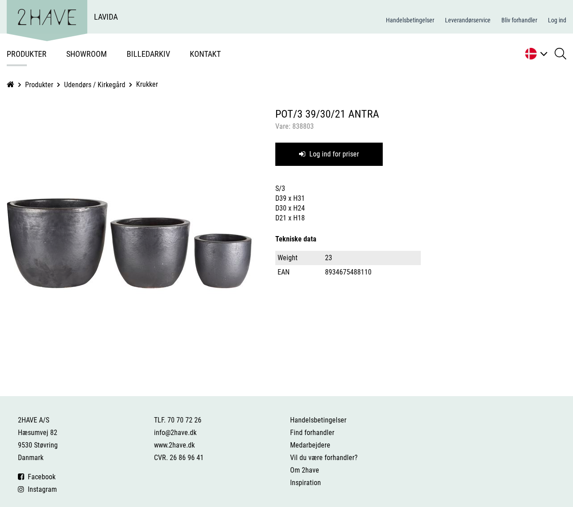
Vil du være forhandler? (324, 457)
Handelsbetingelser (410, 20)
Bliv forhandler (519, 20)
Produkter (27, 54)
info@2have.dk (175, 432)
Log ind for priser (333, 154)
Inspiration (305, 482)
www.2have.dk (174, 445)
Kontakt (205, 54)
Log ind (557, 20)
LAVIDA (106, 16)
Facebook (40, 477)
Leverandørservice (468, 20)
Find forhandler (312, 432)
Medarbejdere (310, 445)
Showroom (86, 54)
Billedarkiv (148, 54)
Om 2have (304, 470)
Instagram (40, 489)
